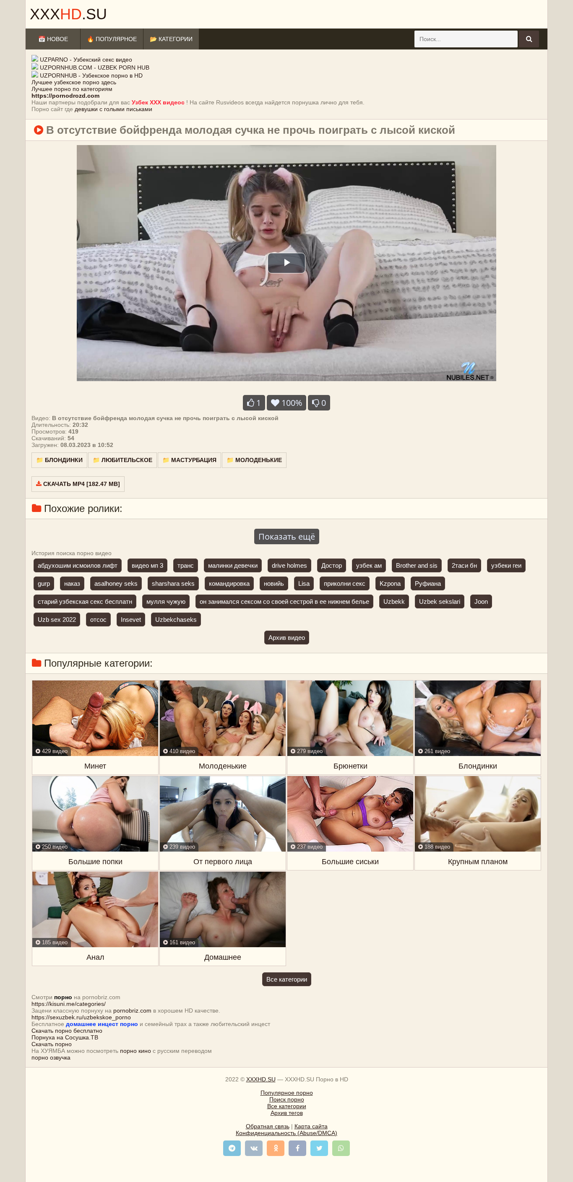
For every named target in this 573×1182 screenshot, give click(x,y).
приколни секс (344, 583)
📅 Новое (53, 39)
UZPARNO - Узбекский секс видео (86, 59)
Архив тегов (287, 1112)
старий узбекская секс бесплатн (85, 601)
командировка (229, 583)
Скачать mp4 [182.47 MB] (81, 484)
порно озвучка (50, 1057)
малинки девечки (233, 565)
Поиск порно (286, 1099)
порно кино (135, 1050)
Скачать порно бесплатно (66, 1030)
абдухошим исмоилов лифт (77, 565)
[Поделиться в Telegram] (232, 1148)
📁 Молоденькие (254, 460)
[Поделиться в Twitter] (319, 1148)
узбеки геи (506, 565)
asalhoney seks (116, 583)
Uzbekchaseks (176, 619)
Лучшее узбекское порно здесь (73, 82)
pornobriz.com (132, 1010)
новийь (274, 583)
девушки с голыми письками (113, 109)
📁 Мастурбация (189, 460)
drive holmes (289, 565)
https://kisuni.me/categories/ (68, 1003)
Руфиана (428, 583)
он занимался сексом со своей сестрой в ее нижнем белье (284, 601)
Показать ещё (286, 536)
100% (290, 402)
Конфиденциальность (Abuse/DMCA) (286, 1133)
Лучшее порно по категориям (71, 89)
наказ (72, 583)
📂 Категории (171, 39)
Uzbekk (394, 601)
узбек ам (369, 565)
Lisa (304, 583)
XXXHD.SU (261, 1079)
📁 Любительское (122, 460)
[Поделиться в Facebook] (297, 1148)
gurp (44, 583)
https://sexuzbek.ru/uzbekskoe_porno (81, 1017)
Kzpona (390, 583)
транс (185, 565)
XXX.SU (68, 14)
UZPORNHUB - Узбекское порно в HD (91, 75)
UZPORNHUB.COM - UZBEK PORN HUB (94, 67)
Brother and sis (417, 565)
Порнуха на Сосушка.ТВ (64, 1037)
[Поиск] (529, 39)
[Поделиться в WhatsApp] (341, 1148)
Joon (481, 601)
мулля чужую (165, 601)
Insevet (131, 619)
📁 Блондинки (59, 460)
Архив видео (286, 637)
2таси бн (464, 565)
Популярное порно (286, 1092)
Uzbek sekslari (439, 601)
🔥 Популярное (112, 39)
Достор (331, 565)
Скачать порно (51, 1044)
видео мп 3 (147, 565)
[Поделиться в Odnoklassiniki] (275, 1148)
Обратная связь (267, 1126)
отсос (98, 619)
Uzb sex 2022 (57, 619)
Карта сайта (311, 1126)
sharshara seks (173, 583)
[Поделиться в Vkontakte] (254, 1148)
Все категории (286, 979)
